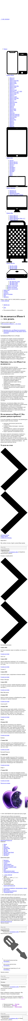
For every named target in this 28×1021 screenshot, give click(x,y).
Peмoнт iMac (7, 848)
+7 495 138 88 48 (5, 19)
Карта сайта (7, 889)
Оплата (5, 863)
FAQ (5, 869)
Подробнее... (7, 961)
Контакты (6, 860)
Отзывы (6, 868)
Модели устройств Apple (10, 867)
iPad (5, 845)
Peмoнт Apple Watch (9, 852)
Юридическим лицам (9, 871)
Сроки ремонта (7, 864)
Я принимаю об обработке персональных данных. (13, 932)
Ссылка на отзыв (5, 654)
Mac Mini (6, 851)
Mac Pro (6, 849)
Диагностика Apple (8, 865)
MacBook (6, 847)
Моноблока (6, 853)
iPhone (5, 844)
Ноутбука (6, 855)
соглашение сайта (13, 552)
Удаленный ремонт (8, 892)
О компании (7, 861)
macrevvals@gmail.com (6, 840)
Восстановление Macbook (10, 891)
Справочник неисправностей (11, 872)
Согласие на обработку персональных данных (15, 888)
